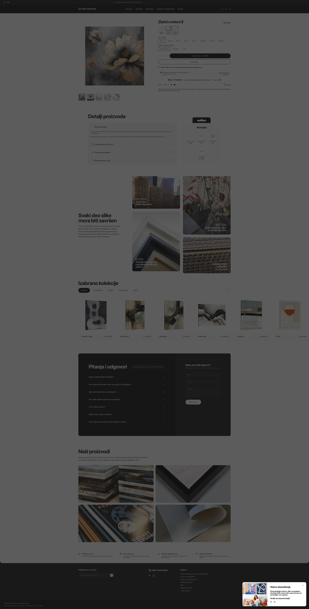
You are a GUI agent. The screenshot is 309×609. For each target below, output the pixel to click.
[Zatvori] (303, 585)
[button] (32, 594)
